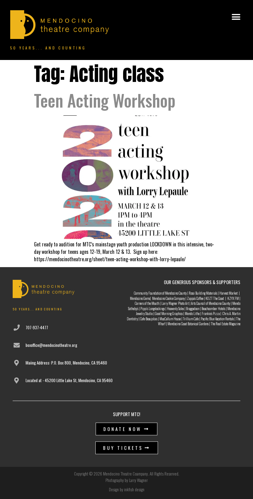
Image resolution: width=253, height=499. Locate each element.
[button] (236, 17)
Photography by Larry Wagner (127, 480)
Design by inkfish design (126, 489)
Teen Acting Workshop (105, 100)
